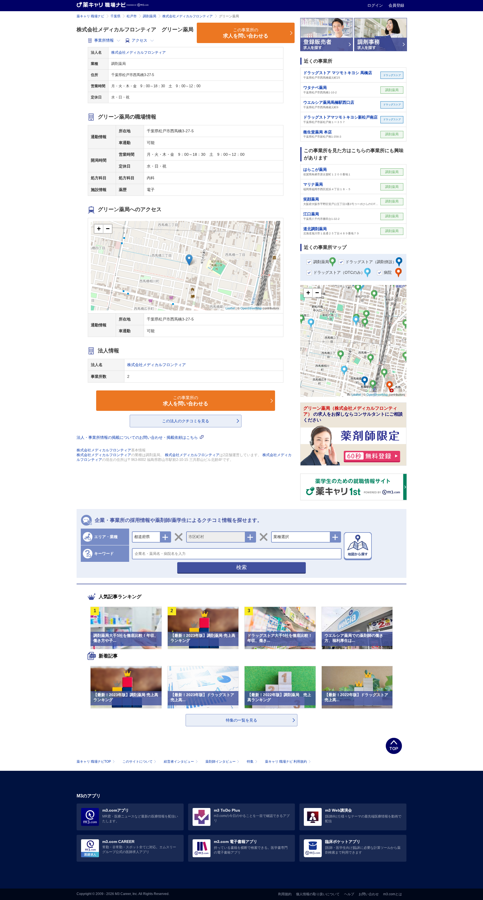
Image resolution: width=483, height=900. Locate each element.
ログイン (375, 5)
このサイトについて (137, 762)
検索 (241, 567)
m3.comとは (392, 894)
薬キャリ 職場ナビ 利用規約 (286, 762)
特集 (250, 762)
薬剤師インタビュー (220, 762)
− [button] (108, 228)
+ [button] (99, 228)
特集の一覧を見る (241, 720)
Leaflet (230, 308)
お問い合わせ (369, 894)
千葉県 (115, 16)
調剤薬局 (149, 16)
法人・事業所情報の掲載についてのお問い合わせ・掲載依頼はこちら (138, 437)
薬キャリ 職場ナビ (90, 16)
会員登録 (396, 5)
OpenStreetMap (251, 308)
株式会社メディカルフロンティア (187, 16)
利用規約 (285, 894)
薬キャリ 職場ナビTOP (94, 762)
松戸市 (132, 16)
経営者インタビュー (179, 762)
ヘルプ (349, 894)
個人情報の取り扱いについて (318, 894)
